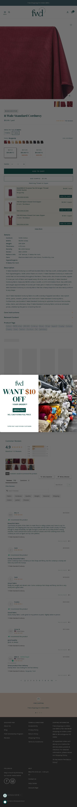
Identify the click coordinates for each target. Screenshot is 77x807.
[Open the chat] (5, 802)
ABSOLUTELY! (19, 410)
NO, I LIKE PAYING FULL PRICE (19, 415)
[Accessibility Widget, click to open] (5, 796)
